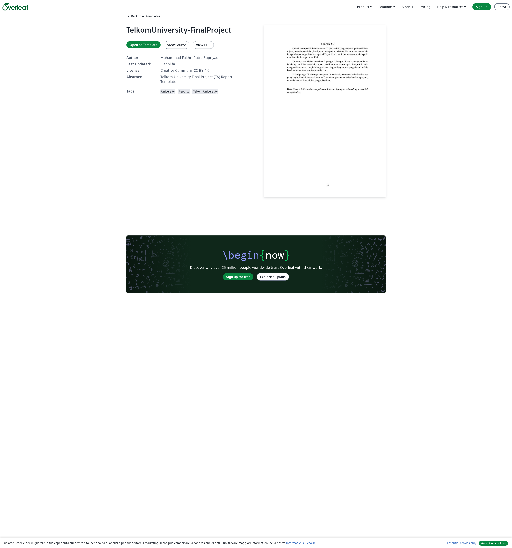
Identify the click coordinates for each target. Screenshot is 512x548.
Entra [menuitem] (502, 7)
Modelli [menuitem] (407, 7)
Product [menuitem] (363, 7)
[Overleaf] (15, 7)
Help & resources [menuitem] (450, 7)
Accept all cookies (493, 543)
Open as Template (143, 45)
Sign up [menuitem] (481, 7)
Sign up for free (238, 277)
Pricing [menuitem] (425, 7)
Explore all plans (273, 277)
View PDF (203, 45)
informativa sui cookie (301, 543)
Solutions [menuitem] (385, 7)
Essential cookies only (461, 543)
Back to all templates (143, 16)
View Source (176, 45)
